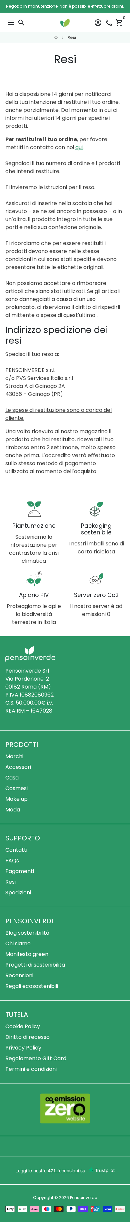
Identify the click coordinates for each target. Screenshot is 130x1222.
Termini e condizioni (31, 1069)
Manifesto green (26, 954)
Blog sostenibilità (27, 933)
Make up (16, 799)
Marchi (14, 756)
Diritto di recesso (27, 1037)
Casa (12, 777)
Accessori (18, 767)
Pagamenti (19, 871)
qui (79, 147)
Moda (12, 809)
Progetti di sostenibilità (35, 965)
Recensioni (19, 975)
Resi (71, 37)
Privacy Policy (23, 1048)
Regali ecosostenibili (31, 986)
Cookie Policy (22, 1026)
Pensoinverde (83, 1197)
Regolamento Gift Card (35, 1058)
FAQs (12, 860)
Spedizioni (18, 892)
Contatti (16, 850)
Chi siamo (18, 943)
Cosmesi (16, 788)
